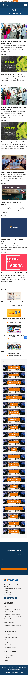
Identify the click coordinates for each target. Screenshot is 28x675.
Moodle (11, 1)
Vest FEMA (14, 531)
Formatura (14, 442)
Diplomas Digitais (10, 607)
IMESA (14, 449)
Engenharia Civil (14, 419)
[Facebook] (7, 598)
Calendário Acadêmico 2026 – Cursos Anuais (13, 617)
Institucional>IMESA (14, 479)
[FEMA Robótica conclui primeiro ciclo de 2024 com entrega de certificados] (14, 346)
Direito (14, 405)
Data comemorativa (14, 397)
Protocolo (15, 1)
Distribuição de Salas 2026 (12, 612)
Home (8, 13)
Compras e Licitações (11, 637)
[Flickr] (16, 598)
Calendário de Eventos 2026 (13, 614)
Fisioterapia (14, 434)
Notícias (14, 494)
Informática (14, 464)
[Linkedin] (10, 598)
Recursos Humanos (10, 645)
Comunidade (14, 390)
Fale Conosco (9, 655)
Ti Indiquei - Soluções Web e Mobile (14, 672)
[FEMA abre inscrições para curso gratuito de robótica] (14, 329)
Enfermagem (14, 412)
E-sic (6, 660)
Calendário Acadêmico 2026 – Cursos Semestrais (13, 622)
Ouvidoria (7, 657)
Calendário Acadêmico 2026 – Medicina (13, 626)
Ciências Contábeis (14, 382)
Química (14, 516)
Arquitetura (14, 375)
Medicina (14, 486)
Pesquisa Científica (14, 501)
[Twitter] (13, 598)
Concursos (8, 640)
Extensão (14, 427)
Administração (14, 367)
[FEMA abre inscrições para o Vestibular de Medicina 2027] (14, 296)
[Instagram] (5, 598)
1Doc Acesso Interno (10, 647)
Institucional (14, 472)
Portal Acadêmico (5, 1)
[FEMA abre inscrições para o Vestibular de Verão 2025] (14, 313)
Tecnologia (14, 524)
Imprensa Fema (14, 457)
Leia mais (3, 54)
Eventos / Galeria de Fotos (12, 609)
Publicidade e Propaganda (14, 509)
